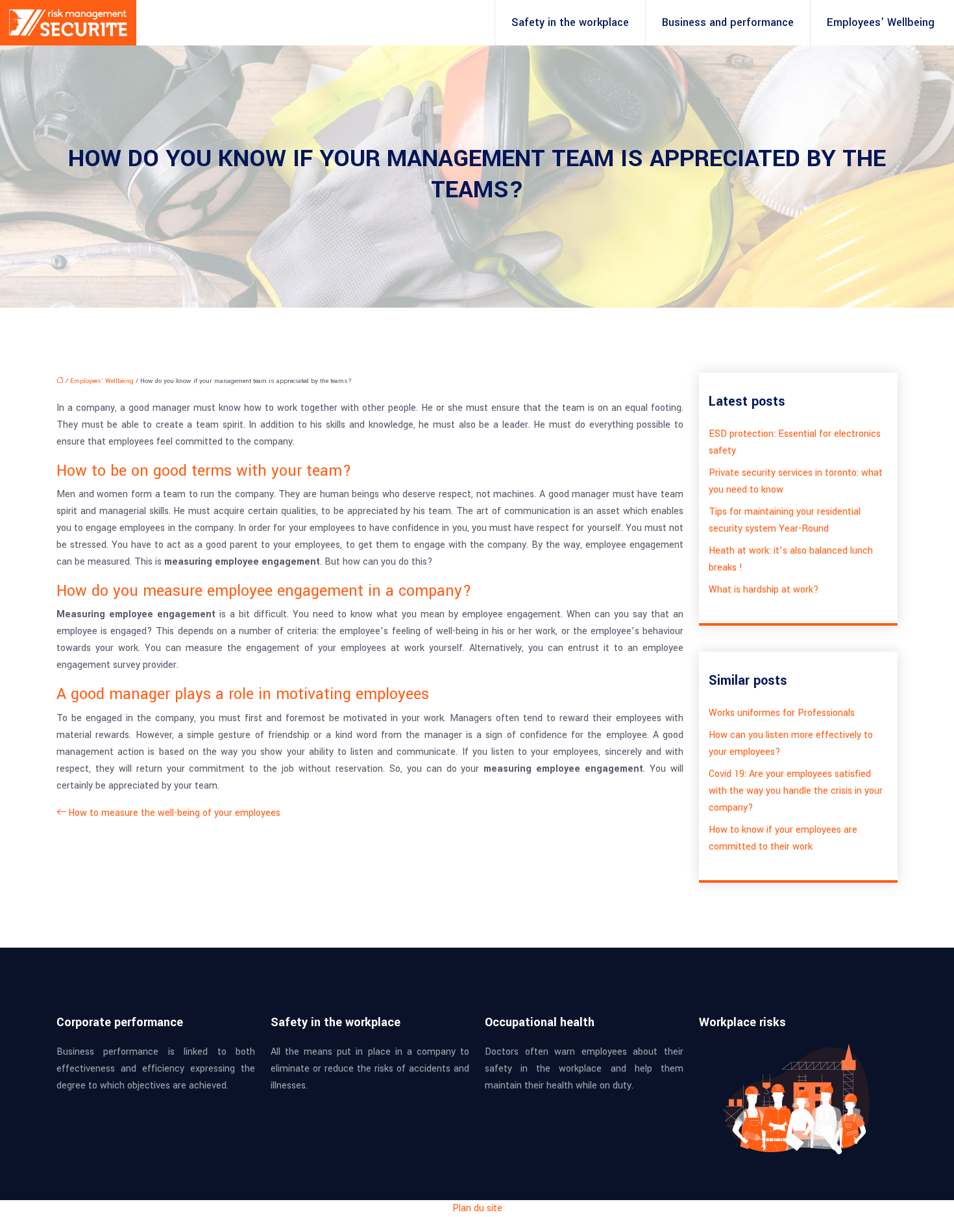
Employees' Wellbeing (102, 381)
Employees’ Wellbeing (881, 22)
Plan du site (477, 1208)
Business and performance (728, 22)
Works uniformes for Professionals (782, 713)
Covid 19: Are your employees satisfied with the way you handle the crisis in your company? (796, 791)
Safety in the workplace (570, 22)
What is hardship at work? (764, 589)
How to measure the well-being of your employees (174, 813)
